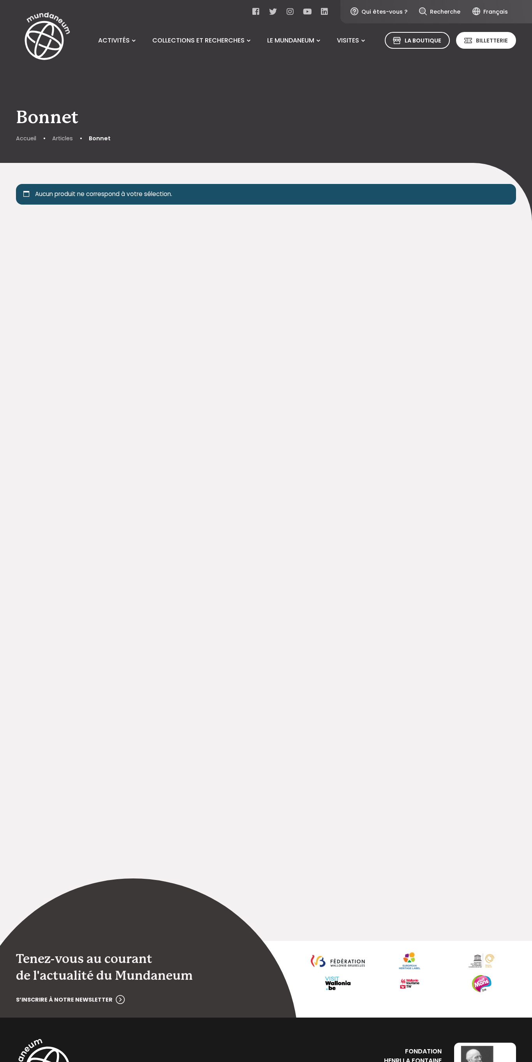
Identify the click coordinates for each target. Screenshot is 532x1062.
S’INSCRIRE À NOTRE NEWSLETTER (64, 1000)
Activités (114, 40)
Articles (62, 138)
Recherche (445, 12)
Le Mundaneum (290, 40)
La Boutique (423, 40)
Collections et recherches (198, 40)
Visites (348, 40)
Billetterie (492, 40)
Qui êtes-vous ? (384, 12)
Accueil (26, 138)
